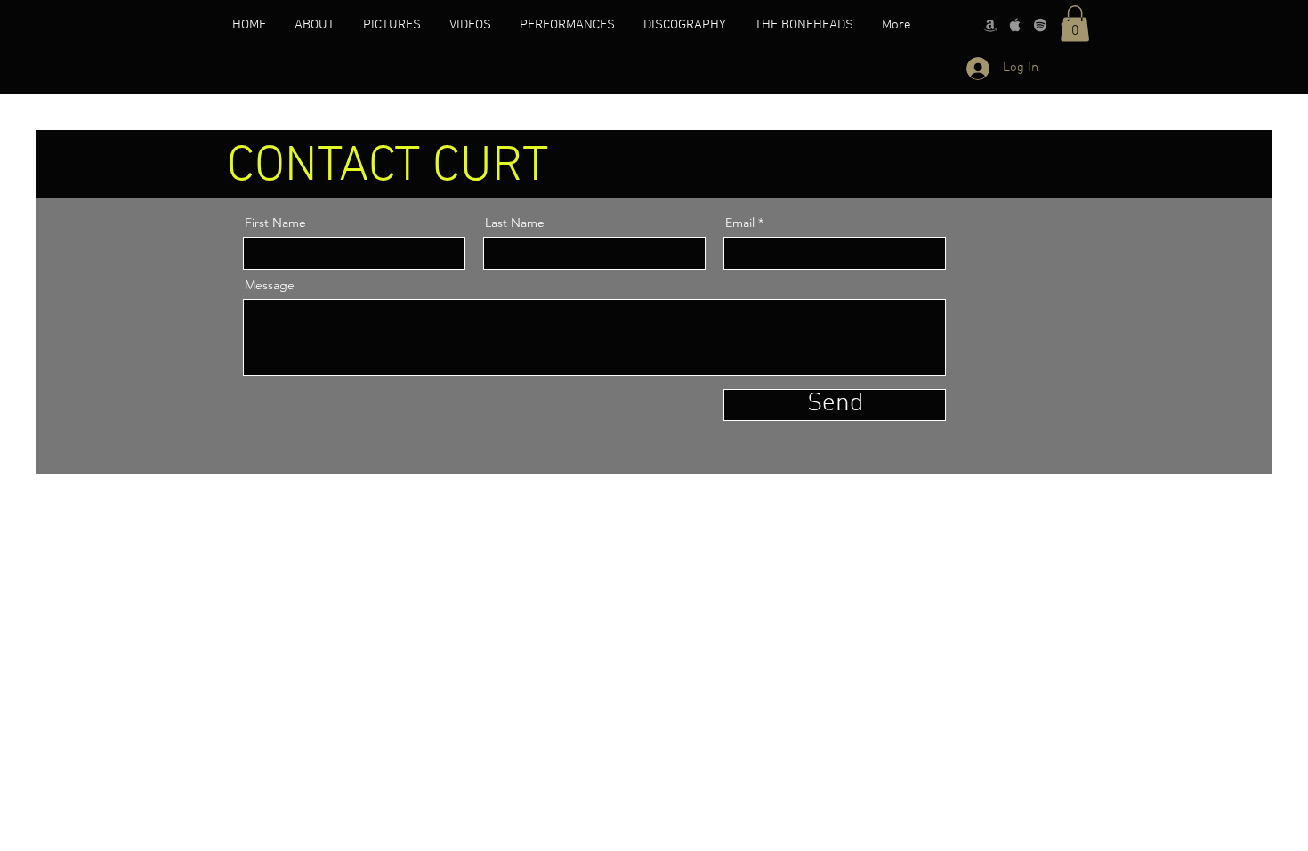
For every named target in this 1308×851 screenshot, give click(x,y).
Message (270, 285)
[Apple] (1015, 25)
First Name (275, 222)
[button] (1075, 23)
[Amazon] (990, 25)
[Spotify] (1040, 25)
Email (740, 222)
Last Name (515, 222)
